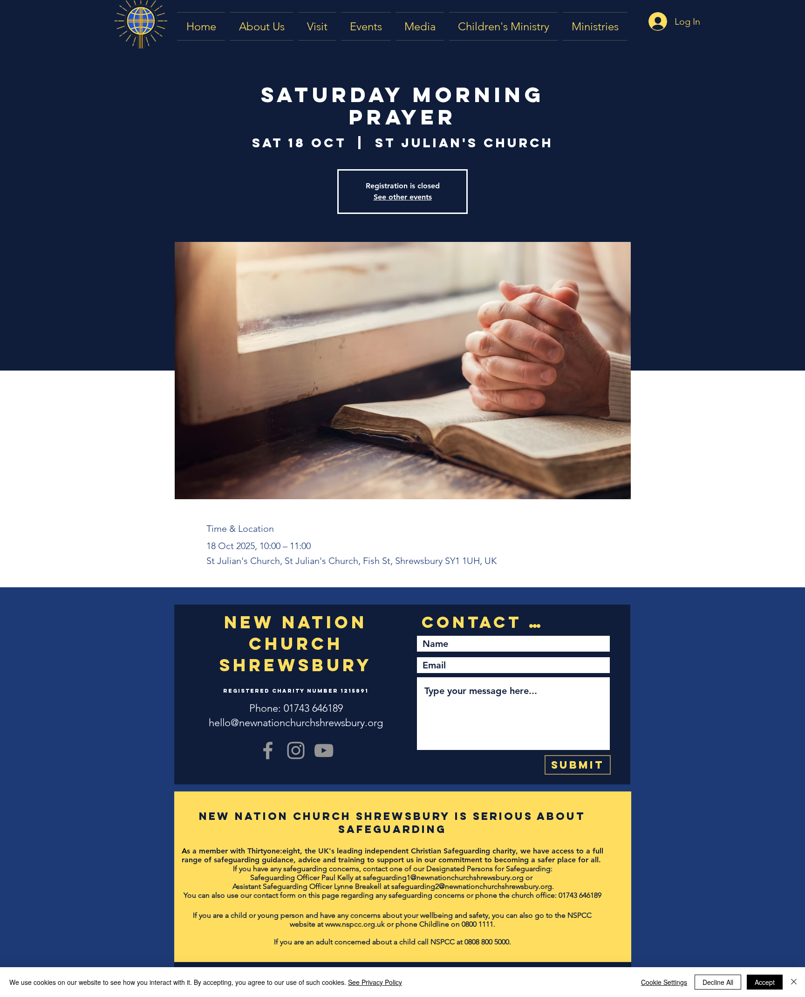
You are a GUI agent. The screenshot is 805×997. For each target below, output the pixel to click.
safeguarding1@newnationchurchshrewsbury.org (443, 877)
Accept (765, 982)
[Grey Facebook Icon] (268, 750)
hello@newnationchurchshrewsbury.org (296, 722)
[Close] (793, 982)
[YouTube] (323, 750)
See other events (403, 197)
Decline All (718, 982)
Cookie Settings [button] (664, 982)
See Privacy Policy (375, 982)
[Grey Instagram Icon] (295, 750)
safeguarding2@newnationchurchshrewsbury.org (471, 886)
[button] (420, 26)
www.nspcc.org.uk (355, 924)
